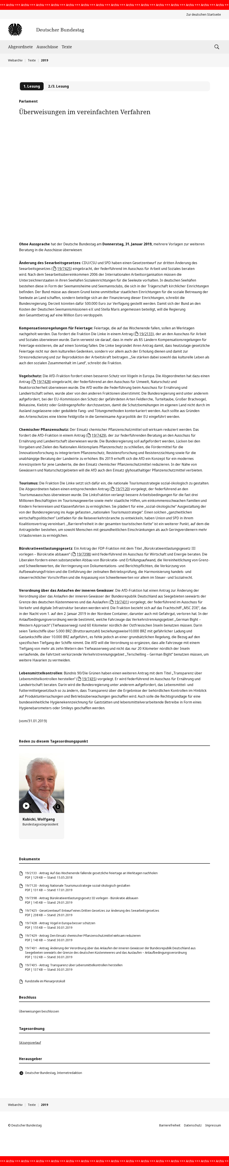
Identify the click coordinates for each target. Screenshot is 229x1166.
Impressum (213, 1125)
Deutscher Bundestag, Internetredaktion (53, 1073)
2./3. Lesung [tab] (58, 86)
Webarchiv (15, 60)
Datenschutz (193, 1125)
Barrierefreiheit (169, 1125)
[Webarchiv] (46, 29)
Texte (67, 46)
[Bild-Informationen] (58, 806)
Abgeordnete (20, 46)
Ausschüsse (47, 46)
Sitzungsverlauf (30, 1042)
